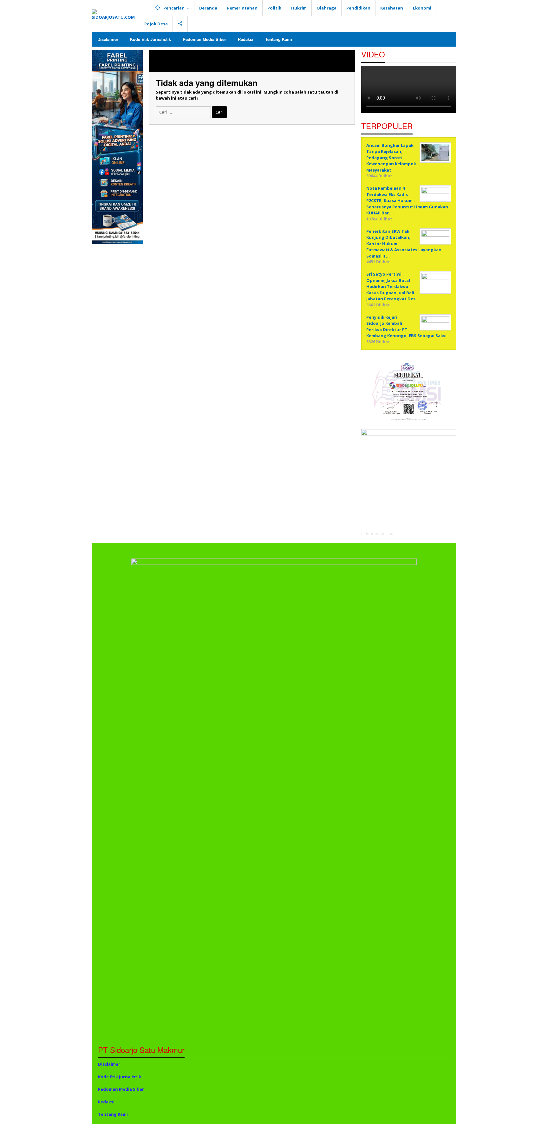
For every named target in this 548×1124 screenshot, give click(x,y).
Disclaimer (109, 1064)
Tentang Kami (113, 1114)
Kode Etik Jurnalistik (119, 1077)
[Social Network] (180, 24)
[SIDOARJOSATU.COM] (116, 14)
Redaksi (106, 1102)
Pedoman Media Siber (121, 1089)
